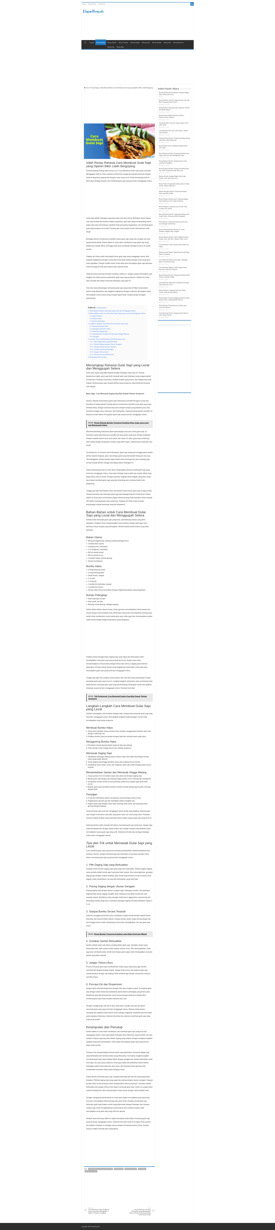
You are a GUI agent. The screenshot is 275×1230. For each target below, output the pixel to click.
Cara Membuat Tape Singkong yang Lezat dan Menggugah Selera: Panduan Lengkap (98, 1210)
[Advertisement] (153, 23)
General (91, 42)
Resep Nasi (120, 47)
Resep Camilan (123, 42)
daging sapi (119, 1169)
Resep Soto (167, 42)
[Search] (192, 4)
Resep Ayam (146, 42)
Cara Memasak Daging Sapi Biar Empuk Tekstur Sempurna (120, 394)
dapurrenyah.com (111, 171)
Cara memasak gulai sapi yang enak (100, 1169)
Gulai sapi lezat (131, 1169)
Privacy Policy (92, 4)
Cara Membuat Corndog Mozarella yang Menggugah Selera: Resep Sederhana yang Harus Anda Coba (140, 1211)
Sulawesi (103, 452)
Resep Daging (100, 42)
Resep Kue (110, 47)
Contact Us (101, 4)
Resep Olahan (111, 42)
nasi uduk (129, 814)
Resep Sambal (135, 42)
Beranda (85, 42)
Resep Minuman (178, 42)
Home (87, 88)
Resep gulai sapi (91, 1171)
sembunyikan (101, 308)
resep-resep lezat (122, 177)
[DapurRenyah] (93, 11)
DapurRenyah (95, 1226)
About (84, 4)
